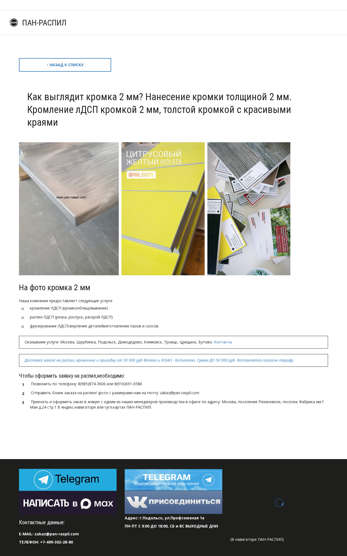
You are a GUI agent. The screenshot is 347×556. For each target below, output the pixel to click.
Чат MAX (71, 22)
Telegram (101, 22)
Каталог (129, 22)
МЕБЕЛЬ (314, 22)
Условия (161, 22)
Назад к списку (66, 64)
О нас (190, 22)
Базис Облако (249, 22)
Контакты (284, 22)
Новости (215, 22)
